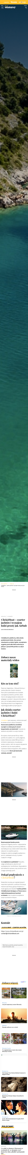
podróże (11, 945)
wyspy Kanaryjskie (7, 946)
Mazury (7, 945)
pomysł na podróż (18, 945)
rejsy (13, 946)
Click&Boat (4, 720)
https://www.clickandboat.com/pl (12, 931)
